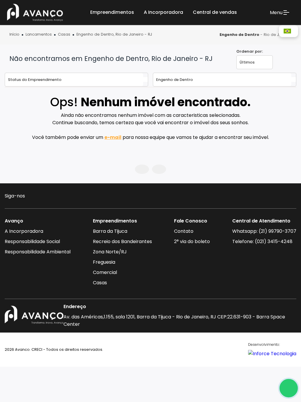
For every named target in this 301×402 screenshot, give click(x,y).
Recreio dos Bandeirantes (122, 241)
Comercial (105, 272)
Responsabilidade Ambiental (38, 251)
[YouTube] (57, 196)
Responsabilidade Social (32, 241)
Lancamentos (39, 34)
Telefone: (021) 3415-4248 (262, 241)
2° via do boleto (192, 241)
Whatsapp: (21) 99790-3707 (264, 231)
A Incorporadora (24, 231)
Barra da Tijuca (110, 231)
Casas (64, 34)
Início (14, 34)
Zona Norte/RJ (110, 251)
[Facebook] (45, 196)
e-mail (112, 137)
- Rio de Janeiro (256, 34)
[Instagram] (34, 196)
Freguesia (104, 262)
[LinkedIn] (68, 196)
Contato (183, 231)
